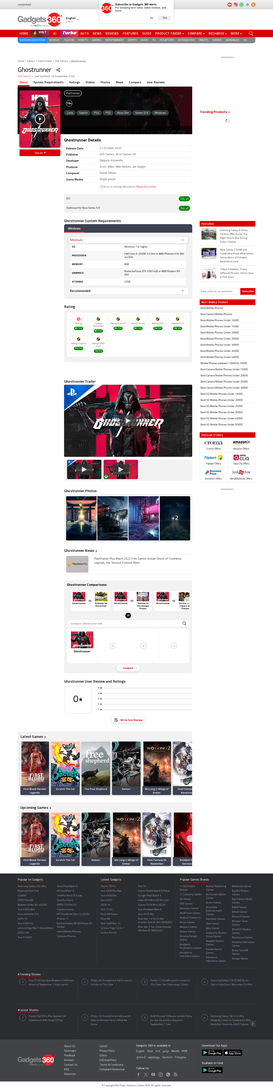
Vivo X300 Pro (25, 923)
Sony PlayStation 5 (67, 886)
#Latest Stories (28, 1010)
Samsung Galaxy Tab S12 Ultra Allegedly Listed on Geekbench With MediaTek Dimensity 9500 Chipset (231, 1020)
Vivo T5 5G (107, 909)
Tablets (203, 40)
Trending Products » (215, 112)
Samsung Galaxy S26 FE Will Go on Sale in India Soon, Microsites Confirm (231, 982)
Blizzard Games (240, 916)
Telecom (69, 40)
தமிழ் (166, 1051)
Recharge (216, 33)
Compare (195, 33)
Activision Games (189, 908)
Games (31, 61)
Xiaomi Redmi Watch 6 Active (154, 891)
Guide (147, 33)
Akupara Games (188, 927)
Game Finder (45, 61)
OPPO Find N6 (25, 900)
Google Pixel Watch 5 (149, 895)
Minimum (76, 240)
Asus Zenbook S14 (28, 914)
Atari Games (212, 923)
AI (55, 33)
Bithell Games (239, 912)
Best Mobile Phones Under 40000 (220, 357)
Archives (69, 1060)
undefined (24, 5)
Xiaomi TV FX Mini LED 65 (151, 905)
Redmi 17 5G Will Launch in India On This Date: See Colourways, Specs (170, 982)
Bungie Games (240, 958)
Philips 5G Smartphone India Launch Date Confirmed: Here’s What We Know (111, 1020)
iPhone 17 (62, 919)
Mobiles (54, 40)
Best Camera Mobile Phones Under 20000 (224, 375)
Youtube (153, 1073)
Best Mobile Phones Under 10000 (220, 320)
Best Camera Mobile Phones (216, 314)
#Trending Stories (29, 974)
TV (154, 40)
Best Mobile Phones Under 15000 (220, 326)
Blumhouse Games (242, 937)
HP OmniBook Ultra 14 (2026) (73, 914)
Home (24, 33)
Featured (208, 224)
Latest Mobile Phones (69, 931)
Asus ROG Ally (146, 914)
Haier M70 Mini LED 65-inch (153, 900)
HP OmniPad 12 (65, 891)
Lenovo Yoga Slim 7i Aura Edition (35, 928)
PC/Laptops (167, 40)
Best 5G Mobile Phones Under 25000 (222, 406)
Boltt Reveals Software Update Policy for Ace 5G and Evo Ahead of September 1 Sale (171, 1020)
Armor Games (213, 902)
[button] (186, 600)
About (24, 82)
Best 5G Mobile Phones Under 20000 (222, 400)
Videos (90, 82)
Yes (164, 18)
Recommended (80, 290)
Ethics (103, 1055)
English (140, 1051)
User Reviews (156, 82)
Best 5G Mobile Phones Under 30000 (222, 412)
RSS (66, 1069)
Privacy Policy (107, 1051)
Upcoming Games (34, 807)
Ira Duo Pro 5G (109, 932)
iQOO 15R (23, 932)
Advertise (70, 1074)
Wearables (232, 40)
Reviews (112, 33)
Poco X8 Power (109, 914)
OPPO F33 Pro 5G (67, 905)
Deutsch (167, 1057)
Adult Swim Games (190, 913)
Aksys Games (187, 922)
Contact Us (70, 1065)
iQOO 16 (105, 905)
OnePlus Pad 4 (65, 900)
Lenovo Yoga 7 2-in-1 (113, 928)
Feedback (69, 1055)
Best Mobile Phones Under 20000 (220, 332)
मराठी (184, 1051)
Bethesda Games (241, 886)
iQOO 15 (22, 919)
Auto (84, 33)
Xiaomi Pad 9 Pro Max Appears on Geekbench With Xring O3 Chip (47, 1018)
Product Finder (168, 33)
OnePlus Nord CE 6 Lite (69, 895)
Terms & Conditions (111, 1065)
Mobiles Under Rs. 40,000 (32, 905)
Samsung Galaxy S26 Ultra (32, 886)
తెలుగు (175, 1051)
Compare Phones (66, 936)
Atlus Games (213, 928)
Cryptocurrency (65, 909)
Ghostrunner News (79, 550)
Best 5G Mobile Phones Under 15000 (222, 394)
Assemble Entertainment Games (214, 911)
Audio (144, 40)
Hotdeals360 (186, 40)
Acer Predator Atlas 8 (149, 909)
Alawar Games (188, 931)
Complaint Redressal (112, 1069)
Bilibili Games (239, 907)
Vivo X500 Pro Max (111, 891)
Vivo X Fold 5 (25, 937)
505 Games (61, 61)
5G (245, 40)
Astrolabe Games (215, 919)
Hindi (150, 1051)
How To (83, 40)
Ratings (74, 82)
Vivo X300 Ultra (26, 909)
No (151, 18)
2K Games (185, 899)
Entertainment (114, 40)
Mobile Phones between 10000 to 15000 (224, 363)
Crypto (132, 40)
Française (180, 1057)
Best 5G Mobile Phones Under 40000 (222, 418)
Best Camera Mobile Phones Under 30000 (224, 388)
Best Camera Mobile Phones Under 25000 (224, 381)
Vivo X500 (106, 900)
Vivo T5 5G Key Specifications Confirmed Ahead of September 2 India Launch (51, 982)
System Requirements (48, 82)
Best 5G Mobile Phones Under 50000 (222, 424)
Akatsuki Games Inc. (191, 917)
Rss (175, 1073)
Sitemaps (70, 1051)
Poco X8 (105, 919)
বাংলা (157, 1051)
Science (216, 40)
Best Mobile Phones (212, 308)
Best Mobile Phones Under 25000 (220, 339)
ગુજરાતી (141, 1057)
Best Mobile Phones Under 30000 (220, 345)
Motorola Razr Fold (28, 891)
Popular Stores (212, 435)
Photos (105, 82)
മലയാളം (154, 1057)
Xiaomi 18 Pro (108, 886)
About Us (69, 1046)
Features (130, 33)
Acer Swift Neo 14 (111, 923)
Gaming (96, 40)
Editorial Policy (108, 1060)
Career (103, 1046)
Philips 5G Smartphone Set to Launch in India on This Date (111, 982)
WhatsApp (168, 1073)
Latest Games (31, 736)
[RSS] (253, 5)
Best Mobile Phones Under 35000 (220, 351)
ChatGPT (22, 895)
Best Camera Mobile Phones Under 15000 (224, 369)
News (97, 33)
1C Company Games (191, 894)
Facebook (138, 1073)
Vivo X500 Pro (108, 895)
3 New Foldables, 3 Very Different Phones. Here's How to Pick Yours (237, 273)
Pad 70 (142, 886)
